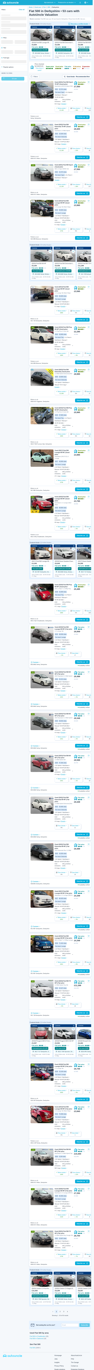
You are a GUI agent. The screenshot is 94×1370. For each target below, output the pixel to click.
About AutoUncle (76, 1355)
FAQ (72, 1359)
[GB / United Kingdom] (86, 2)
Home (31, 7)
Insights (56, 1362)
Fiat (44, 7)
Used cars (38, 7)
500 (49, 7)
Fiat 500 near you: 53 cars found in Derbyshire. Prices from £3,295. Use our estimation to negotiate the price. (57, 19)
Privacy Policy (59, 1366)
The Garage (75, 1362)
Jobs (56, 1359)
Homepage (58, 1355)
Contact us (74, 1366)
